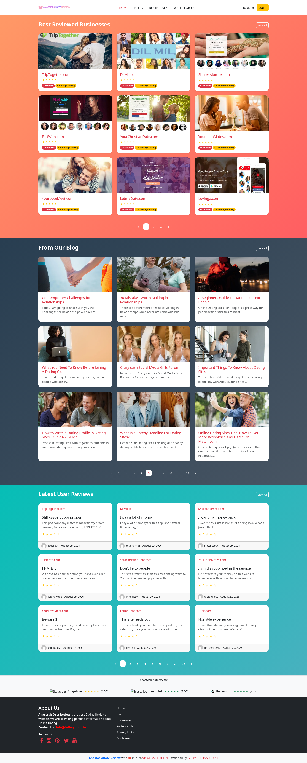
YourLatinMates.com (215, 136)
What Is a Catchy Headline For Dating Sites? (150, 434)
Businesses (124, 720)
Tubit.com (205, 611)
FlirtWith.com (53, 136)
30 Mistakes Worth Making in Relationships (144, 299)
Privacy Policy (126, 732)
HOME (123, 8)
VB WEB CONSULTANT (203, 758)
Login (262, 8)
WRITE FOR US (184, 8)
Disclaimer (124, 738)
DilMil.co (127, 74)
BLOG (138, 8)
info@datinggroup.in (71, 727)
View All (262, 25)
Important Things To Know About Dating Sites (231, 369)
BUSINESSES (158, 8)
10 (187, 473)
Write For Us (125, 726)
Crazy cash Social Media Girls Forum (149, 367)
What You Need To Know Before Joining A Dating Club (74, 369)
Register (248, 8)
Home (121, 708)
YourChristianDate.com (139, 136)
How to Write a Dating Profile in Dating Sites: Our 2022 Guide (74, 434)
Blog (120, 714)
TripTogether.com (56, 74)
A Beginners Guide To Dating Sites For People (229, 299)
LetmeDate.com (133, 198)
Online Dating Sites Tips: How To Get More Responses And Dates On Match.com (228, 437)
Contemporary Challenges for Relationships (66, 299)
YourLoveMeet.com (58, 198)
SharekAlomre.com (214, 74)
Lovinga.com (208, 198)
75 (183, 664)
